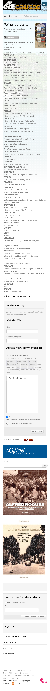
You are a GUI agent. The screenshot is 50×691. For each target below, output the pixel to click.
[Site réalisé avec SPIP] (43, 681)
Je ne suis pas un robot (16, 602)
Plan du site (7, 681)
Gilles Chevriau (12, 32)
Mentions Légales (20, 681)
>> (45, 466)
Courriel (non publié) (14, 337)
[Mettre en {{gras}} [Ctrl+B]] (9, 378)
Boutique (16, 16)
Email (7, 606)
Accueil (7, 16)
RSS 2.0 (17, 684)
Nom (8, 327)
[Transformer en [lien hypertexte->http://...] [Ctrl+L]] (17, 378)
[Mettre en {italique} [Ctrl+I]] (13, 378)
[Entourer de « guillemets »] (25, 378)
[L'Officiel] (20, 452)
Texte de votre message (17, 356)
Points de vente (12, 37)
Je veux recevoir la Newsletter (21, 424)
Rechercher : (7, 462)
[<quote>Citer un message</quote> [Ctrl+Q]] (21, 378)
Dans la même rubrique (14, 637)
